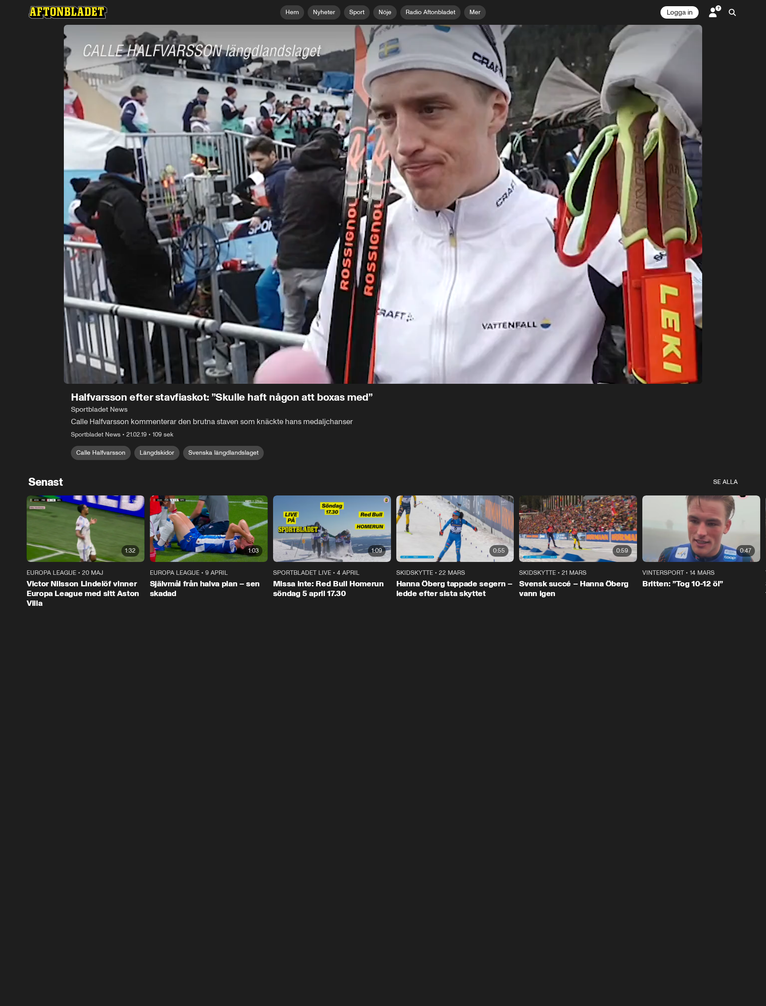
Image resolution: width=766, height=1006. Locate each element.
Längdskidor (157, 452)
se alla (725, 482)
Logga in (679, 12)
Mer (475, 12)
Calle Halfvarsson (100, 452)
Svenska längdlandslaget (223, 452)
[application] (383, 204)
